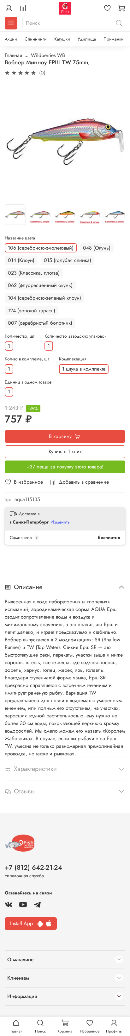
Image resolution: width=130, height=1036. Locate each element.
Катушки (62, 39)
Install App (24, 923)
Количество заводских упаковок (75, 336)
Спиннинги (36, 39)
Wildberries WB (48, 55)
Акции (11, 39)
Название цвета (20, 238)
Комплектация (72, 359)
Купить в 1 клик (65, 451)
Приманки (113, 39)
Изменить (60, 522)
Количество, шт (19, 336)
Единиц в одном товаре (28, 382)
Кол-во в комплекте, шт (27, 359)
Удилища (87, 39)
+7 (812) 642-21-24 (33, 867)
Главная (13, 55)
